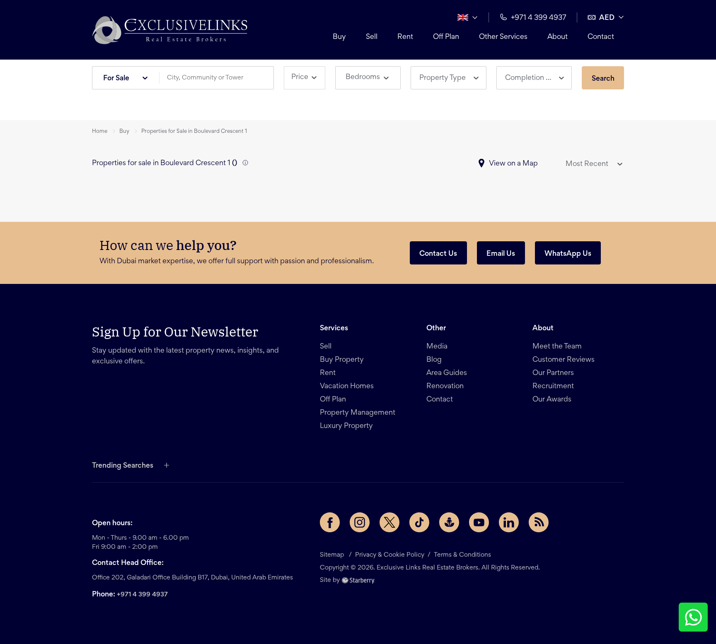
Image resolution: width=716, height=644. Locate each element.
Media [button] (437, 347)
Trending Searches (122, 466)
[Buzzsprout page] (449, 522)
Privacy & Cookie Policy (389, 555)
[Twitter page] (389, 522)
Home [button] (99, 131)
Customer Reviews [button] (563, 360)
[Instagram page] (360, 522)
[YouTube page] (479, 522)
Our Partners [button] (553, 373)
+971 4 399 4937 (142, 595)
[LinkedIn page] (509, 522)
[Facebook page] (330, 522)
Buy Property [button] (342, 360)
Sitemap (332, 555)
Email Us (500, 254)
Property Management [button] (357, 413)
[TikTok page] (419, 522)
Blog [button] (434, 360)
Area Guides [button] (446, 373)
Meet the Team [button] (557, 347)
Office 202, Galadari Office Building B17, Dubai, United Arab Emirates (192, 578)
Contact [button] (601, 37)
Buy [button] (339, 37)
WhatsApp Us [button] (567, 254)
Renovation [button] (445, 386)
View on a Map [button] (513, 164)
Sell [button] (371, 37)
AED (606, 18)
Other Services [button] (503, 37)
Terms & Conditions (462, 555)
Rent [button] (405, 37)
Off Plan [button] (446, 37)
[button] (169, 29)
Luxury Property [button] (346, 426)
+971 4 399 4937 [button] (538, 18)
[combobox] (219, 78)
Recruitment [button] (553, 386)
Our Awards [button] (551, 399)
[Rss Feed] (539, 522)
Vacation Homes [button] (347, 386)
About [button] (557, 37)
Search (603, 79)
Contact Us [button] (438, 254)
